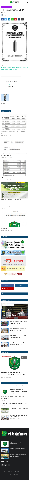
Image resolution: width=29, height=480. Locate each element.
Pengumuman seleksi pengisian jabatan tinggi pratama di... (18, 443)
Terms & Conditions (14, 474)
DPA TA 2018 (11, 86)
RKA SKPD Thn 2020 (6, 155)
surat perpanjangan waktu (7, 206)
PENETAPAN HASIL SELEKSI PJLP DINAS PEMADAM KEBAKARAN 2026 (12, 397)
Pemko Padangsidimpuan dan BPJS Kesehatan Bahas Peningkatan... (17, 449)
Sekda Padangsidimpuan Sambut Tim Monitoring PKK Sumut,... (18, 322)
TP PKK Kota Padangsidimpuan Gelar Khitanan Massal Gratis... (18, 336)
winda (2, 135)
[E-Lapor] (13, 260)
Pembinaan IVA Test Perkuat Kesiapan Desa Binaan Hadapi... (18, 455)
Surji (2, 201)
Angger (5, 15)
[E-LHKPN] (13, 268)
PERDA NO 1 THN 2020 (11, 81)
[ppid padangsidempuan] (13, 252)
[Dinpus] (13, 274)
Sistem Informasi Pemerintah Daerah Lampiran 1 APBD (13, 132)
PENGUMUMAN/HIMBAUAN (7, 6)
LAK (2, 177)
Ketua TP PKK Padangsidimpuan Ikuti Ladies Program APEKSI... (18, 329)
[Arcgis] (13, 244)
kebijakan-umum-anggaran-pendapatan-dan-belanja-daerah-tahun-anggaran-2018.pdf (14, 68)
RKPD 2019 (4, 228)
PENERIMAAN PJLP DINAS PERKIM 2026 (11, 200)
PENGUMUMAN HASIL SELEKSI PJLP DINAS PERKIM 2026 (14, 403)
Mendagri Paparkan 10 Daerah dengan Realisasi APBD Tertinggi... (18, 416)
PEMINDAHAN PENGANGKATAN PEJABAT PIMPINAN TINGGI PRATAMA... (14, 374)
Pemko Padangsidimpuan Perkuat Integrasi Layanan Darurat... (17, 343)
